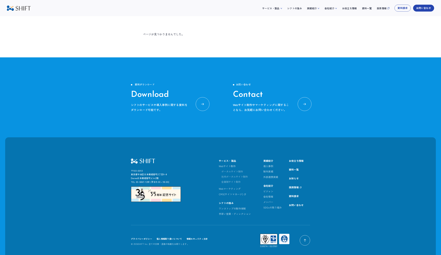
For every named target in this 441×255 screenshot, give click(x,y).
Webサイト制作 (227, 166)
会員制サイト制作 (231, 181)
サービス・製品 (270, 8)
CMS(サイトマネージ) (231, 194)
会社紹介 (329, 8)
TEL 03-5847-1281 (140, 181)
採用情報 (382, 8)
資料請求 (402, 8)
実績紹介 (312, 8)
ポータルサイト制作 (232, 171)
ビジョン (268, 191)
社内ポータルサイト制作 (234, 176)
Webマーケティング (230, 188)
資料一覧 (367, 8)
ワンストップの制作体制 (232, 208)
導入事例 (268, 166)
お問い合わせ (423, 8)
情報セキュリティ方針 (197, 238)
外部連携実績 (270, 177)
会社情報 (268, 196)
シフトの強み (294, 8)
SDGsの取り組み (272, 207)
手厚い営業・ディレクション (235, 214)
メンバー (268, 202)
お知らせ (294, 178)
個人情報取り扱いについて (169, 238)
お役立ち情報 (349, 8)
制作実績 (268, 171)
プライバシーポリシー (141, 238)
